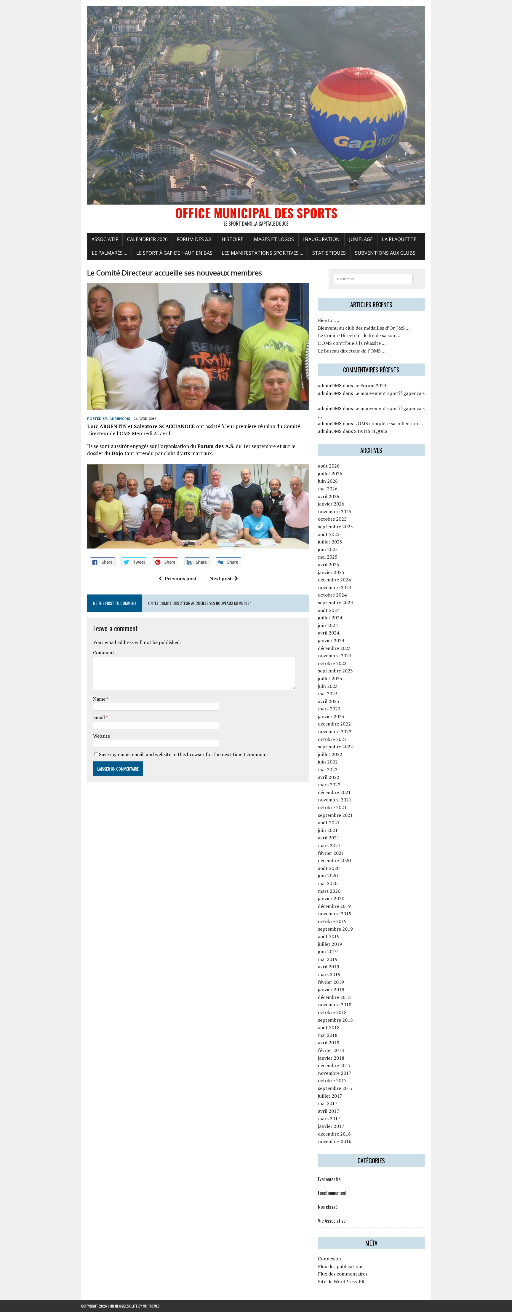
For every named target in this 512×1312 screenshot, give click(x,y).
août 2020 (329, 868)
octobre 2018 (332, 1012)
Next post (220, 578)
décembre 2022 (334, 723)
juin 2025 (328, 549)
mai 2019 (327, 959)
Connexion (329, 1258)
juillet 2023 (330, 678)
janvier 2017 (331, 1126)
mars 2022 (329, 784)
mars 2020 (329, 891)
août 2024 (329, 610)
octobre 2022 (332, 739)
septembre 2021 (335, 815)
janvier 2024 (331, 640)
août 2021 (329, 822)
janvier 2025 (331, 572)
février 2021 (331, 853)
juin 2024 (328, 625)
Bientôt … (328, 320)
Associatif (105, 239)
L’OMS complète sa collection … (388, 423)
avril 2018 (328, 1042)
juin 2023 (328, 686)
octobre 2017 (332, 1080)
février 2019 (331, 982)
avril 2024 (328, 632)
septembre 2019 (335, 929)
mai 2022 (327, 769)
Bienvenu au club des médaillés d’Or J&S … (364, 328)
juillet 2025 (330, 541)
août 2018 (329, 1027)
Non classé (327, 1206)
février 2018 (331, 1050)
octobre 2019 (332, 921)
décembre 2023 (334, 648)
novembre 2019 (334, 913)
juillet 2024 (330, 617)
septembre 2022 (335, 746)
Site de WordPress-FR (341, 1281)
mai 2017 (327, 1103)
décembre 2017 (334, 1065)
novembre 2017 (334, 1073)
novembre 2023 (334, 655)
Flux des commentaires (342, 1273)
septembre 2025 (335, 526)
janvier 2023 (331, 716)
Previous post (180, 578)
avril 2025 (328, 564)
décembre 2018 (334, 997)
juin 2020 (328, 875)
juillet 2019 (330, 944)
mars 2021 (329, 845)
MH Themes (151, 1305)
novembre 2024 (334, 587)
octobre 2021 (332, 807)
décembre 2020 (334, 860)
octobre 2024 (332, 595)
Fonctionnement (332, 1192)
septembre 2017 (335, 1088)
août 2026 (329, 466)
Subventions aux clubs (385, 253)
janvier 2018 (331, 1058)
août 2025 (329, 534)
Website (101, 736)
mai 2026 (327, 488)
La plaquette (399, 239)
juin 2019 (328, 951)
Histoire (232, 239)
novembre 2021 (334, 799)
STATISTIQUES (329, 253)
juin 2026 (328, 481)
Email (99, 717)
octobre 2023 (332, 663)
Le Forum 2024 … (372, 385)
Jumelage (361, 239)
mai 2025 (327, 557)
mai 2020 (327, 883)
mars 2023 (329, 708)
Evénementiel (330, 1179)
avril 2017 (328, 1111)
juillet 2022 (330, 754)
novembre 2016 (334, 1141)
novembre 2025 (334, 511)
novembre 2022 (334, 731)
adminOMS (119, 418)
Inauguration (321, 239)
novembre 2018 (334, 1004)
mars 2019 (329, 974)
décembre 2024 (334, 579)
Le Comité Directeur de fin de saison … (359, 335)
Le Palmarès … (109, 253)
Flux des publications (340, 1266)
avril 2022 (328, 777)
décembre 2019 (334, 906)
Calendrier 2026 (147, 239)
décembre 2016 (334, 1134)
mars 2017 (329, 1118)
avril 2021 (328, 837)
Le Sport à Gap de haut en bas (174, 253)
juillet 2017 (330, 1096)
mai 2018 (327, 1035)
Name (99, 699)
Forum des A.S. (194, 239)
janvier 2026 (331, 503)
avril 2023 (328, 701)
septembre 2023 (335, 670)
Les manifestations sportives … (262, 253)
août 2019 (329, 936)
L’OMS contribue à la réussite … (352, 343)
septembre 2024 (335, 602)
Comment (103, 652)
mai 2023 (327, 693)
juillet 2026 (330, 473)
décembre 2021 (334, 792)
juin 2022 (328, 761)
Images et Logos (273, 239)
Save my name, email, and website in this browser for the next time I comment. (183, 754)
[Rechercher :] (373, 278)
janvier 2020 (331, 898)
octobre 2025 (332, 519)
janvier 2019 (331, 989)
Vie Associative (331, 1220)
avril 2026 (328, 496)
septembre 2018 (335, 1020)
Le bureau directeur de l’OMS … (352, 350)
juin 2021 (328, 830)
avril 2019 (328, 966)
